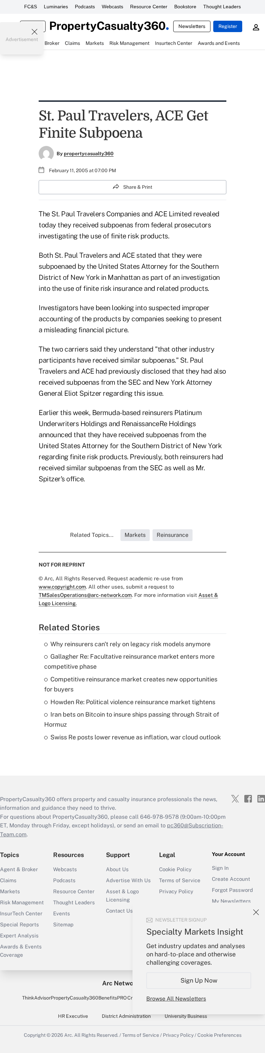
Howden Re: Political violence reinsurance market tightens (132, 702)
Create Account (231, 879)
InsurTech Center (21, 913)
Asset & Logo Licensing (122, 895)
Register (227, 26)
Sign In (220, 868)
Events (61, 913)
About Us (117, 869)
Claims (8, 880)
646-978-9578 (159, 817)
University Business (186, 1016)
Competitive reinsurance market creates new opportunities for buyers (130, 684)
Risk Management (22, 902)
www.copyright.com (62, 587)
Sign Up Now (198, 980)
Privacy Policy (176, 891)
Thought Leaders (222, 6)
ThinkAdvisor (36, 998)
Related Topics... (92, 535)
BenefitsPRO (112, 998)
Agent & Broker (19, 869)
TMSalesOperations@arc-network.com (85, 595)
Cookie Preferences (219, 1035)
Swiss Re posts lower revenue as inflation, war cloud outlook (135, 737)
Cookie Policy (175, 869)
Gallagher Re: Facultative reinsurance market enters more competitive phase (129, 661)
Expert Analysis (19, 935)
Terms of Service (179, 880)
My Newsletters (231, 901)
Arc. (68, 1035)
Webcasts (112, 6)
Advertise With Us (128, 880)
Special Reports (19, 924)
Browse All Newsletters (176, 998)
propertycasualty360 (89, 153)
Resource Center (148, 6)
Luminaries (56, 6)
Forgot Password (232, 890)
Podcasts (85, 6)
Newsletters (191, 26)
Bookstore (185, 6)
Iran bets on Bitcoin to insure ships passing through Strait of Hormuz (131, 719)
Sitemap (63, 924)
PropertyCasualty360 (74, 998)
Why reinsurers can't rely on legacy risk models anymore (130, 644)
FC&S (30, 6)
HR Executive (73, 1016)
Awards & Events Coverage (21, 951)
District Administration (126, 1016)
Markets (10, 891)
